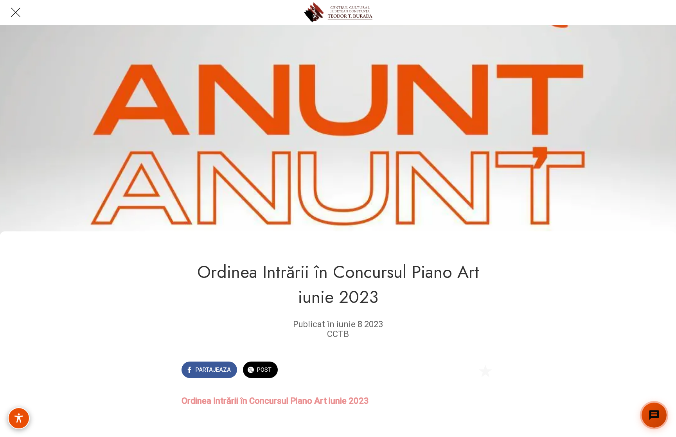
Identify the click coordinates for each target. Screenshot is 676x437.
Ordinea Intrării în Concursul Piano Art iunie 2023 (275, 401)
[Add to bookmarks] (485, 370)
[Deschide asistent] (654, 415)
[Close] (15, 12)
